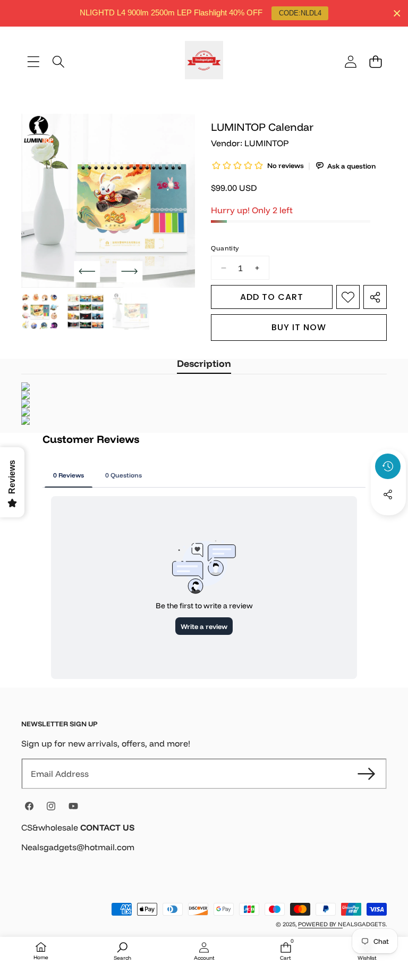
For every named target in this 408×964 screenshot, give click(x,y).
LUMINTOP (266, 143)
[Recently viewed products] (388, 466)
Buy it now (298, 327)
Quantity (225, 248)
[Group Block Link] (204, 844)
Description (204, 363)
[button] (375, 61)
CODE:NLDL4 (300, 13)
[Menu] (33, 61)
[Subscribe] (366, 774)
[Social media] (388, 494)
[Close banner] (397, 13)
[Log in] (350, 61)
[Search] (58, 61)
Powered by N (320, 924)
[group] (39, 311)
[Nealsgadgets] (204, 62)
